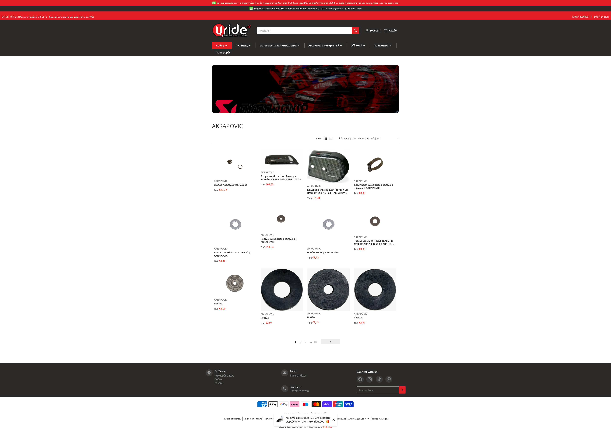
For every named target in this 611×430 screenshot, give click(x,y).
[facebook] (360, 379)
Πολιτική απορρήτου (232, 418)
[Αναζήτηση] (355, 30)
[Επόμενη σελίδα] (330, 341)
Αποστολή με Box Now (358, 418)
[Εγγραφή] (402, 390)
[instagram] (369, 379)
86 (315, 342)
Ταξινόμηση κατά (348, 138)
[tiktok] (379, 379)
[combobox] (308, 30)
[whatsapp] (388, 379)
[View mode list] (331, 138)
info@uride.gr (601, 16)
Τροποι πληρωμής (380, 418)
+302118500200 (580, 16)
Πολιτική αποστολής (253, 418)
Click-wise (327, 427)
